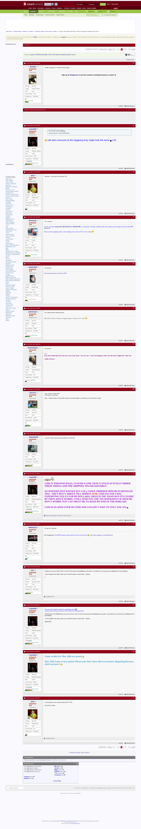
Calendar (31, 15)
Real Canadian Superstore (13, 279)
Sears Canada (10, 288)
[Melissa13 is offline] (32, 538)
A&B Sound (9, 179)
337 (34, 330)
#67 (133, 344)
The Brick (8, 302)
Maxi (7, 248)
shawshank (33, 437)
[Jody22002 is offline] (32, 279)
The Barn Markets (11, 299)
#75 (133, 697)
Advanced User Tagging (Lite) (61, 821)
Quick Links (60, 15)
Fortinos (8, 210)
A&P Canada (9, 180)
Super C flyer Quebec (12, 297)
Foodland (8, 208)
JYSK (7, 233)
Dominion (8, 197)
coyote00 (32, 129)
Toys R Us (9, 306)
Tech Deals (40, 8)
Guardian (8, 216)
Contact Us (77, 788)
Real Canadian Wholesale (13, 280)
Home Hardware (10, 222)
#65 (133, 263)
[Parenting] (111, 8)
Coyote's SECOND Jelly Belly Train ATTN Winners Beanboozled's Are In (52, 55)
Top (76, 11)
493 (34, 420)
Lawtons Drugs (10, 234)
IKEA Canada (9, 228)
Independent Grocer (11, 230)
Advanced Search (110, 15)
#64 (133, 216)
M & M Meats (9, 243)
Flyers (54, 8)
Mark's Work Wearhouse (12, 245)
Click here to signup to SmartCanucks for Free (34, 109)
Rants (84, 8)
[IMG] (56, 770)
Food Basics (9, 206)
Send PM (121, 106)
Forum (33, 11)
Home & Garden (91, 8)
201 (34, 461)
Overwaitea (9, 260)
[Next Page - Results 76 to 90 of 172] (129, 49)
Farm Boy (8, 203)
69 (130, 55)
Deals (34, 8)
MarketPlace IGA (10, 246)
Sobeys (8, 291)
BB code (56, 766)
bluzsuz (33, 393)
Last (132, 49)
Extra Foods (9, 199)
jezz (32, 570)
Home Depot (9, 220)
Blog (26, 11)
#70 (133, 473)
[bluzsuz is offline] (32, 404)
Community (39, 15)
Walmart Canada (10, 315)
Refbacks (26, 778)
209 (34, 589)
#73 (133, 604)
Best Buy (8, 185)
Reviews (79, 8)
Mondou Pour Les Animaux (13, 252)
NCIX (7, 257)
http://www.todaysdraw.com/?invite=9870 (55, 273)
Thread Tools (129, 59)
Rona (7, 283)
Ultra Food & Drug (11, 308)
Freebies (60, 8)
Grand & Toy (9, 214)
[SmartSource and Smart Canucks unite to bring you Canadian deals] (13, 168)
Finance (73, 8)
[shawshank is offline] (32, 448)
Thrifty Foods (9, 305)
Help (108, 4)
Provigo (8, 274)
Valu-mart (8, 314)
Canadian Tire (9, 193)
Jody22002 (32, 267)
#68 (133, 389)
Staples (8, 294)
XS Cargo (8, 317)
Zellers (7, 320)
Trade (113, 11)
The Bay (8, 300)
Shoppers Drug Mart (11, 289)
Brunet (7, 188)
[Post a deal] (115, 8)
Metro (7, 249)
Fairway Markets (10, 200)
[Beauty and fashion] (106, 8)
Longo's (8, 240)
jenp (32, 176)
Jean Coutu (9, 231)
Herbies (8, 217)
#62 (133, 125)
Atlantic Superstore (11, 183)
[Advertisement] (59, 117)
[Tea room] (102, 8)
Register (115, 4)
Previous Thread (75, 752)
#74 (133, 651)
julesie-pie (32, 312)
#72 (133, 566)
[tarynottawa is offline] (32, 360)
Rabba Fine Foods (11, 277)
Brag (91, 11)
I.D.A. (7, 225)
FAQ (25, 15)
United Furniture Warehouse (10, 311)
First (111, 49)
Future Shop (9, 211)
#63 (133, 171)
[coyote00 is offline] (32, 141)
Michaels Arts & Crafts (12, 251)
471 (34, 295)
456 (34, 158)
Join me (46, 226)
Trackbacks (57, 775)
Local (101, 11)
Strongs (8, 296)
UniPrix (8, 309)
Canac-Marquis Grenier (12, 191)
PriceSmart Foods (11, 271)
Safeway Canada (10, 285)
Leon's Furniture (10, 236)
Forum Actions (49, 15)
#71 (133, 523)
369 (34, 96)
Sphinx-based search (75, 823)
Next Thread (85, 752)
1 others (65, 515)
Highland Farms (10, 219)
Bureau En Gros (10, 190)
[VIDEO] (56, 771)
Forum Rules (57, 781)
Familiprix (8, 202)
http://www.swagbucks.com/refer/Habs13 (101, 535)
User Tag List (27, 44)
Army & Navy (9, 182)
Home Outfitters (10, 223)
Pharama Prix (9, 266)
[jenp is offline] (32, 188)
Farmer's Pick (9, 205)
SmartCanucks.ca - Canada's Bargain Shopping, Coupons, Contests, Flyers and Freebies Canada (103, 788)
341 (34, 553)
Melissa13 (33, 527)
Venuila (33, 67)
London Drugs (9, 239)
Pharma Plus (9, 268)
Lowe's (7, 242)
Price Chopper (10, 269)
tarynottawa (33, 348)
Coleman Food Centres (12, 194)
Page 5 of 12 (104, 49)
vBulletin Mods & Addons (73, 821)
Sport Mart (9, 292)
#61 (133, 63)
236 (34, 377)
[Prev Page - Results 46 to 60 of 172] (114, 49)
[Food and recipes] (108, 8)
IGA (7, 226)
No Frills (8, 259)
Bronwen (32, 221)
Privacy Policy (129, 788)
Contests (67, 8)
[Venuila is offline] (32, 79)
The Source (9, 303)
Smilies (56, 768)
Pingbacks (27, 776)
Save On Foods (10, 286)
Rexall (7, 282)
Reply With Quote (130, 106)
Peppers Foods (10, 265)
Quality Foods (9, 276)
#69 (133, 433)
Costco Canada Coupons (12, 196)
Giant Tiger (9, 213)
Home (30, 8)
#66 (133, 308)
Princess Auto (9, 272)
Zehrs (7, 319)
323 (34, 205)
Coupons (47, 8)
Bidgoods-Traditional (11, 186)
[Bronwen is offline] (32, 232)
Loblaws (8, 237)
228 (34, 250)
